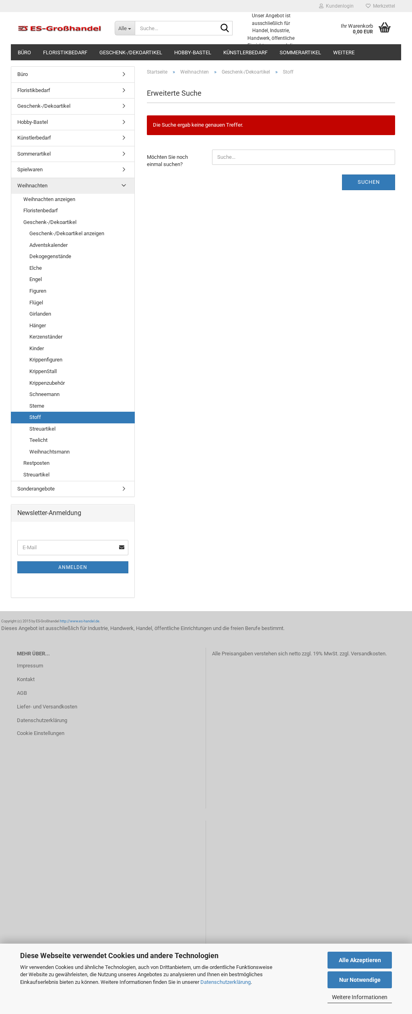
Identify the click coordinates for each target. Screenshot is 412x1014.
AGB (22, 693)
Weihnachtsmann (49, 452)
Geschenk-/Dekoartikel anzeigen (66, 233)
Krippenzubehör (47, 383)
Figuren (37, 291)
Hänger (37, 325)
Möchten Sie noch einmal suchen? (167, 161)
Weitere (343, 52)
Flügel (36, 303)
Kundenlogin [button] (338, 6)
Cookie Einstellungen (40, 733)
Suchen (369, 182)
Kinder (36, 348)
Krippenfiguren (45, 360)
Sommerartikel (300, 52)
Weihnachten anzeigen (49, 199)
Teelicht (38, 440)
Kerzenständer (45, 337)
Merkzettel (383, 6)
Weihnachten (32, 186)
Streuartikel (42, 429)
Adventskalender (48, 245)
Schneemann (44, 394)
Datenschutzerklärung (225, 982)
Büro (24, 52)
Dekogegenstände (50, 256)
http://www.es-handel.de (79, 621)
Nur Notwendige (360, 980)
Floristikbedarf (65, 52)
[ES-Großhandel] (60, 28)
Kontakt (26, 679)
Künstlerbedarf (245, 52)
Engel (35, 279)
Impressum (30, 666)
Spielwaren (30, 169)
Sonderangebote (36, 489)
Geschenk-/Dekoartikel (130, 52)
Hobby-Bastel (192, 52)
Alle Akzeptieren (360, 960)
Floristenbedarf (40, 210)
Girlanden (40, 314)
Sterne (36, 406)
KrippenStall (43, 371)
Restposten (36, 463)
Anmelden (72, 567)
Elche (35, 268)
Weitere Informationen (359, 997)
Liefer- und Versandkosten (47, 707)
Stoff (35, 417)
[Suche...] (225, 28)
